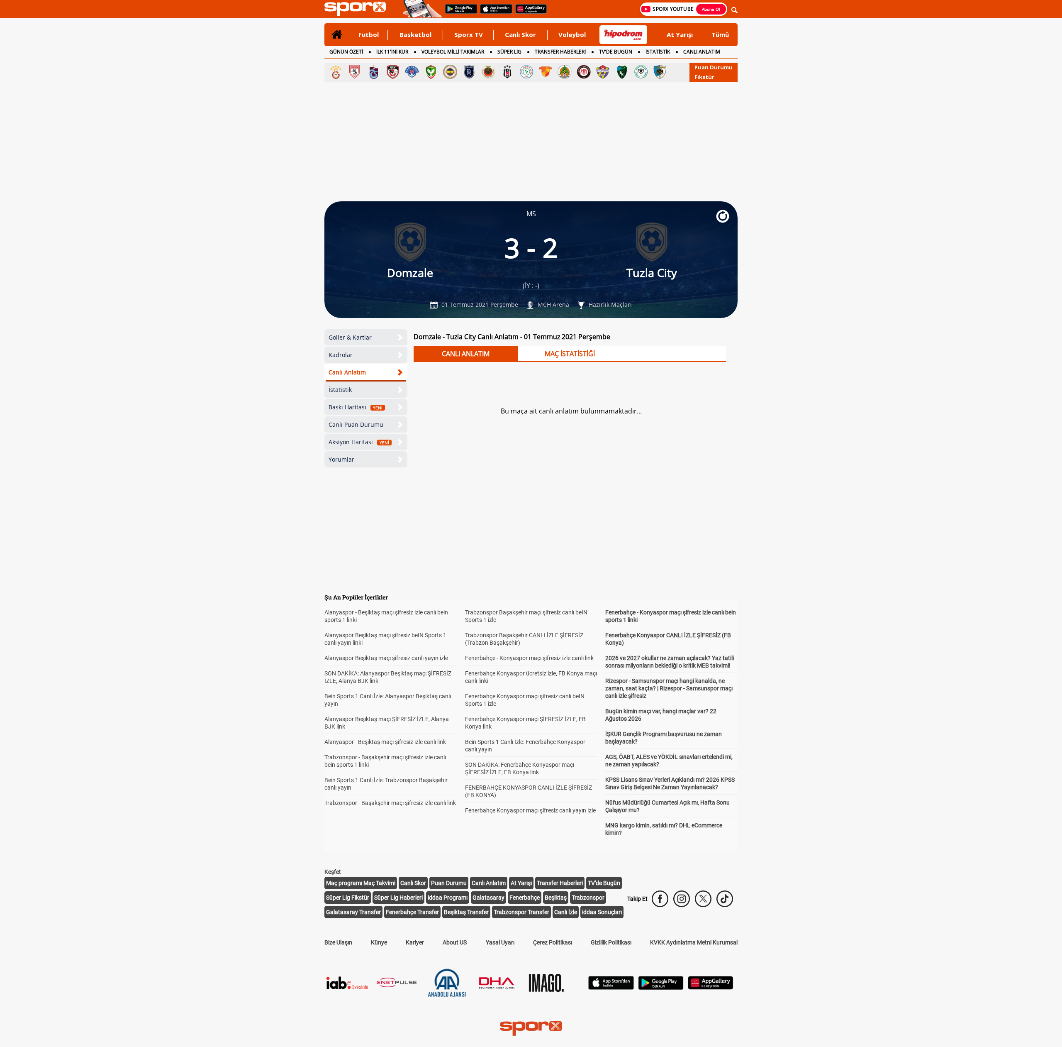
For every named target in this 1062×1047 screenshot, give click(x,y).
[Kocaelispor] (622, 72)
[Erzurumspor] (660, 72)
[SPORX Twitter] (703, 899)
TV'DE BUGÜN (615, 51)
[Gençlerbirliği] (488, 72)
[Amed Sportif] (431, 72)
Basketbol (415, 34)
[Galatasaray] (336, 72)
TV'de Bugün (604, 883)
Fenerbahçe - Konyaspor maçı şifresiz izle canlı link (529, 658)
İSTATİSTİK (657, 51)
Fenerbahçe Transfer (412, 912)
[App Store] (611, 987)
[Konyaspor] (641, 72)
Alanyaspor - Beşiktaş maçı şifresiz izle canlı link (385, 742)
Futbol (368, 34)
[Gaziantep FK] (393, 72)
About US (455, 942)
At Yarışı (680, 34)
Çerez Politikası (552, 942)
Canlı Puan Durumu (356, 424)
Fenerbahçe (524, 897)
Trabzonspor (588, 897)
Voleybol (572, 34)
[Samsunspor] (355, 72)
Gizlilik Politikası (611, 942)
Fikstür (704, 77)
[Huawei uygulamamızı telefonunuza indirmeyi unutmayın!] (528, 12)
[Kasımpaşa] (412, 72)
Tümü (720, 34)
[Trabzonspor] (374, 72)
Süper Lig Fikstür (347, 897)
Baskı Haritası (355, 407)
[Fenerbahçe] (450, 72)
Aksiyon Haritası (359, 442)
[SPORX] (531, 1028)
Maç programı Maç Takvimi (360, 883)
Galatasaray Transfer (353, 912)
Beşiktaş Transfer (466, 912)
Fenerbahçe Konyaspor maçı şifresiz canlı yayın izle (530, 810)
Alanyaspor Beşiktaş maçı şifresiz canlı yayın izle (386, 658)
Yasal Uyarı (500, 942)
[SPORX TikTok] (725, 899)
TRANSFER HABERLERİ (560, 51)
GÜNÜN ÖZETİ (346, 51)
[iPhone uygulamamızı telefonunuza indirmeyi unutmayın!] (493, 12)
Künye (379, 942)
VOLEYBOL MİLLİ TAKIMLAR (452, 51)
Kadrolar (341, 355)
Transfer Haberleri (560, 883)
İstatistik (340, 390)
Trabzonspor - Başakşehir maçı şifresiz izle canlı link (390, 803)
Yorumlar (341, 459)
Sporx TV (468, 34)
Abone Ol (711, 9)
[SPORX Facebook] (660, 899)
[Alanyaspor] (565, 72)
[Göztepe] (545, 72)
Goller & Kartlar (350, 337)
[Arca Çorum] (584, 72)
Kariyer (415, 942)
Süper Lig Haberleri (398, 897)
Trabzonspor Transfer (521, 912)
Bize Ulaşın (338, 942)
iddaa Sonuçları (602, 912)
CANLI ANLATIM (701, 51)
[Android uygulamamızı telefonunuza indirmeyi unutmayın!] (458, 12)
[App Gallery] (710, 987)
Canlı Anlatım (347, 372)
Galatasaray (488, 897)
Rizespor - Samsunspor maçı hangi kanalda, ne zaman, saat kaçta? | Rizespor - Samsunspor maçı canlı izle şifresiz (669, 688)
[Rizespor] (526, 72)
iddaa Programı (448, 897)
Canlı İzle (565, 912)
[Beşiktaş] (507, 72)
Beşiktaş (556, 897)
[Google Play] (661, 987)
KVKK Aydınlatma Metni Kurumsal (694, 942)
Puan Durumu (713, 67)
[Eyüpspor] (603, 72)
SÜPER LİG (509, 51)
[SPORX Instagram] (681, 899)
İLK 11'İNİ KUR (392, 51)
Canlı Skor (520, 34)
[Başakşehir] (469, 72)
